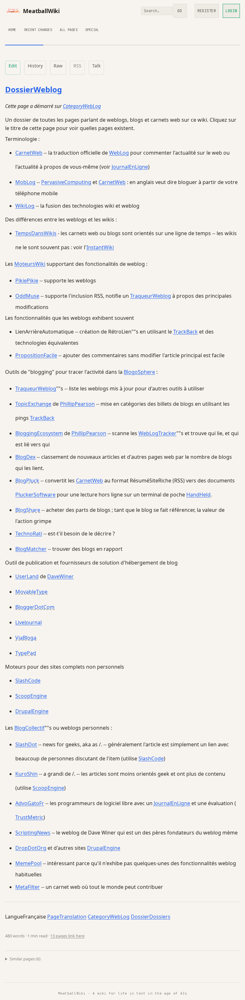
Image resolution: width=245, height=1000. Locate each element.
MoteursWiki (29, 263)
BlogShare (27, 509)
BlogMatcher (31, 548)
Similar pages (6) (25, 959)
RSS (77, 66)
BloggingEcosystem (39, 433)
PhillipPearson (77, 403)
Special (92, 29)
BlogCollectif (29, 727)
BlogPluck (27, 480)
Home (12, 29)
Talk (96, 66)
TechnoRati (28, 533)
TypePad (25, 653)
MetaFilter (27, 886)
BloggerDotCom (35, 607)
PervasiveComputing (66, 182)
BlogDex (25, 456)
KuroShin (26, 773)
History (35, 66)
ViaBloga (25, 637)
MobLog (25, 182)
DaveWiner (60, 576)
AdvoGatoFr (29, 803)
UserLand (27, 576)
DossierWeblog (33, 89)
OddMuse (27, 295)
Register (206, 10)
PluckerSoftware (35, 494)
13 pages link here (67, 936)
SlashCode (28, 680)
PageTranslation (66, 916)
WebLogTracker (157, 433)
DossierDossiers (150, 916)
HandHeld (198, 494)
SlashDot (26, 744)
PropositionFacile (36, 355)
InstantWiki (100, 247)
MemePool (28, 863)
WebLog (119, 152)
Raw (58, 66)
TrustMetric (29, 817)
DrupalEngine (31, 711)
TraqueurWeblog (150, 295)
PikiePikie (26, 280)
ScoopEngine (31, 695)
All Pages (69, 29)
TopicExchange (33, 403)
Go (179, 10)
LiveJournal (28, 622)
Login (231, 10)
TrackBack (185, 331)
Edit (13, 66)
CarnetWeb (28, 152)
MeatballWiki (41, 11)
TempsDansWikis (35, 233)
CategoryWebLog (82, 106)
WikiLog (24, 205)
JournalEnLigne (130, 166)
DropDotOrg (30, 847)
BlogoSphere (139, 371)
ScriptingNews (32, 832)
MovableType (31, 591)
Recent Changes (38, 29)
